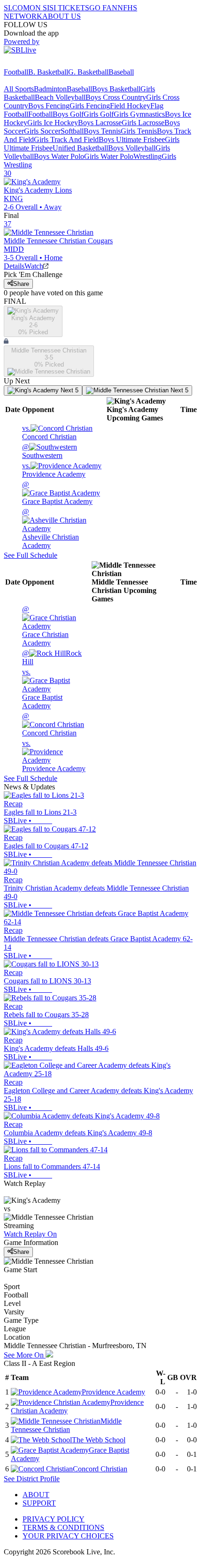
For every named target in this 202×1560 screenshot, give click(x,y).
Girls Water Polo (108, 156)
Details (14, 266)
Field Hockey (130, 106)
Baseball (121, 72)
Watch (33, 266)
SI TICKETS (69, 8)
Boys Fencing (49, 106)
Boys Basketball (116, 89)
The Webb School (98, 1440)
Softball (72, 131)
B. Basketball (48, 72)
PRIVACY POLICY (54, 1519)
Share (21, 283)
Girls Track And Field (66, 139)
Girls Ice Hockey (52, 123)
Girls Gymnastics (139, 114)
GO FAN (103, 8)
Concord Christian (49, 432)
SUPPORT (39, 1503)
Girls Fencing (90, 106)
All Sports (19, 89)
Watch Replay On (30, 1234)
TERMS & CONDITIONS (63, 1527)
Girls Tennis (139, 131)
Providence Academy (53, 470)
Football (16, 72)
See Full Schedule (30, 555)
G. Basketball (88, 72)
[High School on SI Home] (40, 64)
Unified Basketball (80, 148)
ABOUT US (61, 16)
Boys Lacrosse (100, 123)
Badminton (50, 89)
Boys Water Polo (59, 156)
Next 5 (68, 390)
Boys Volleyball (131, 148)
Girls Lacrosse (143, 123)
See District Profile (32, 1479)
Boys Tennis (102, 131)
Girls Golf (99, 114)
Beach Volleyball (60, 97)
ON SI (39, 8)
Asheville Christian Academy (50, 528)
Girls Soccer (42, 131)
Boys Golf (68, 114)
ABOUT (36, 1495)
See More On (25, 1355)
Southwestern (42, 451)
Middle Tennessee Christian (66, 1425)
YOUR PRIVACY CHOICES (68, 1536)
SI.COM (17, 8)
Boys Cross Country (115, 97)
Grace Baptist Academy (57, 492)
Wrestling (147, 156)
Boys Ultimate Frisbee (132, 139)
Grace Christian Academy (45, 626)
